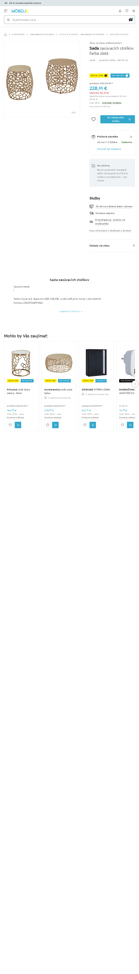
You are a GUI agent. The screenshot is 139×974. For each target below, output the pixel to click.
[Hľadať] (8, 20)
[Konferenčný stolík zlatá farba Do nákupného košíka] (55, 425)
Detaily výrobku (100, 245)
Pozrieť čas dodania (109, 148)
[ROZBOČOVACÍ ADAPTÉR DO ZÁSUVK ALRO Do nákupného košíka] (130, 425)
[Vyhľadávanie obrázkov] (131, 20)
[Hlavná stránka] (5, 34)
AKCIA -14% (97, 75)
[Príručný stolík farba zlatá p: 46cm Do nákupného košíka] (18, 425)
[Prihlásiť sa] (120, 11)
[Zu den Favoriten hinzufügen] (94, 119)
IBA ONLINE (118, 75)
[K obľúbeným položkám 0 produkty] (126, 11)
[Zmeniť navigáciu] (6, 11)
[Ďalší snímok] (135, 384)
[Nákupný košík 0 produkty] (133, 11)
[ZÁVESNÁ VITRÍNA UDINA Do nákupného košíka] (93, 425)
